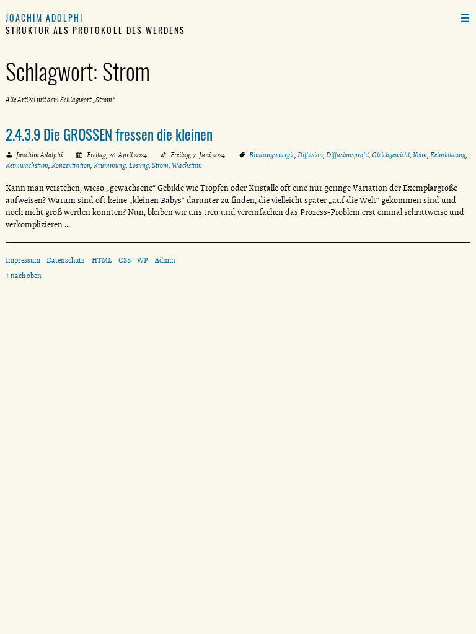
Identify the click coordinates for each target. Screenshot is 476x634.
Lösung (139, 165)
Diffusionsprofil (347, 155)
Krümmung (110, 165)
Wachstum (187, 165)
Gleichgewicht (391, 155)
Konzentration (70, 165)
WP (142, 260)
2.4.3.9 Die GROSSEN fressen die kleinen (109, 134)
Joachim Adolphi (45, 17)
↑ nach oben (24, 275)
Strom (160, 165)
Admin (165, 260)
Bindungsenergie (271, 155)
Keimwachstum (27, 165)
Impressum (23, 260)
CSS (124, 260)
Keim (420, 155)
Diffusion (310, 155)
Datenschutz (65, 260)
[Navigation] (464, 18)
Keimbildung (447, 155)
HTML (102, 260)
